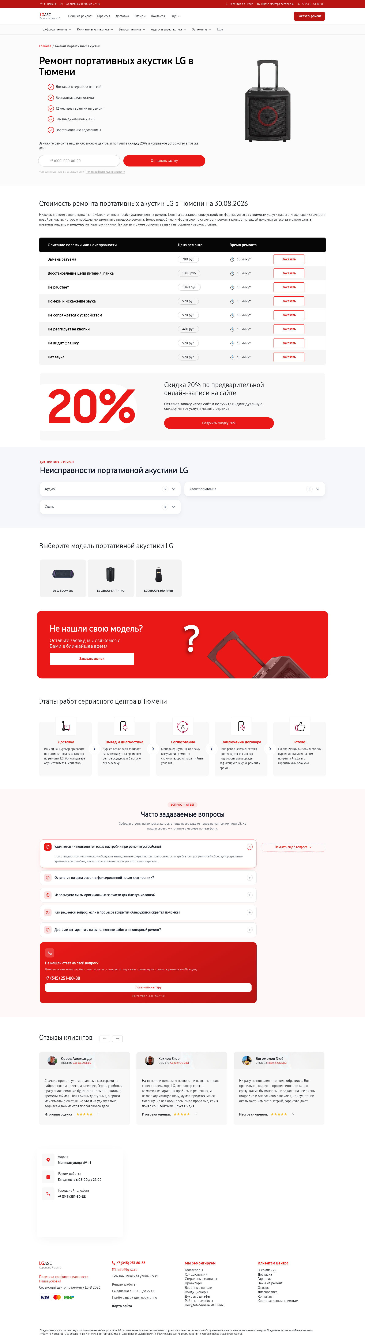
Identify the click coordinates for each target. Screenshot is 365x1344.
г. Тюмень (50, 4)
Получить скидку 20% (219, 423)
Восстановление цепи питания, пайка (81, 273)
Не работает (58, 287)
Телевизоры (194, 1270)
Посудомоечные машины (204, 1305)
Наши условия (50, 1281)
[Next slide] (117, 1039)
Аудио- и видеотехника (166, 29)
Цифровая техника (54, 29)
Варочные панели (198, 1288)
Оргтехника (199, 29)
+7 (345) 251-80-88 (313, 4)
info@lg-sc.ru (127, 1270)
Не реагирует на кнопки (69, 329)
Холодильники (196, 1274)
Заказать (289, 259)
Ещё (173, 16)
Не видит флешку (63, 343)
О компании (267, 1270)
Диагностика (268, 1292)
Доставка (122, 16)
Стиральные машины (201, 1279)
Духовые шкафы (197, 1296)
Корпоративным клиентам (278, 1301)
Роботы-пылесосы (199, 1301)
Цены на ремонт (79, 16)
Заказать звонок (91, 659)
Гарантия (103, 16)
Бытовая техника (130, 29)
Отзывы (140, 16)
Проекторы (193, 1283)
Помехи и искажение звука (72, 301)
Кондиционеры (196, 1292)
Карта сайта (122, 1306)
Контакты (158, 16)
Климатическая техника (93, 29)
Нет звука (56, 357)
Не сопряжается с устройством (75, 315)
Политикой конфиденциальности (105, 171)
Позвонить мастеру (148, 987)
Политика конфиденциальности (63, 1277)
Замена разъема (62, 259)
